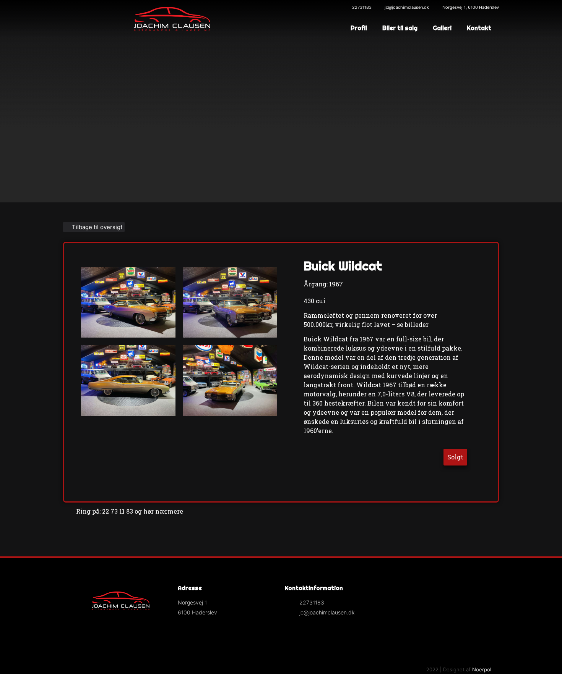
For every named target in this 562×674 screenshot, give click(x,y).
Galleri (442, 28)
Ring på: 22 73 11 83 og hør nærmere (129, 511)
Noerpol (481, 669)
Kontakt (479, 28)
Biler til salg (399, 28)
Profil (359, 28)
